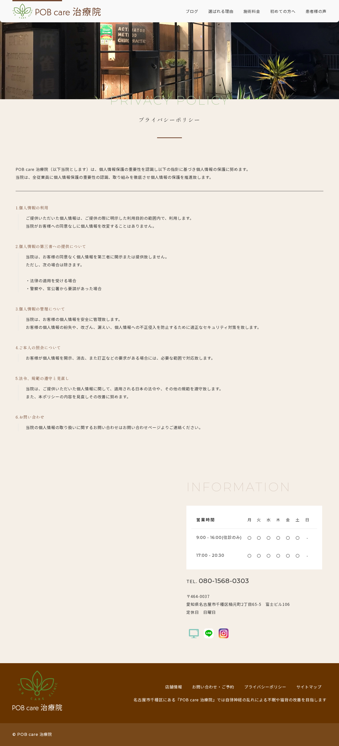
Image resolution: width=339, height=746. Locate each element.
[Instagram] (224, 633)
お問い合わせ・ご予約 (213, 687)
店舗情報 (173, 687)
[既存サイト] (194, 633)
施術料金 (251, 11)
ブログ (192, 11)
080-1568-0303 (217, 581)
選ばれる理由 (221, 11)
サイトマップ (309, 687)
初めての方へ (283, 11)
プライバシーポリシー (265, 687)
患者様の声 (316, 11)
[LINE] (209, 633)
